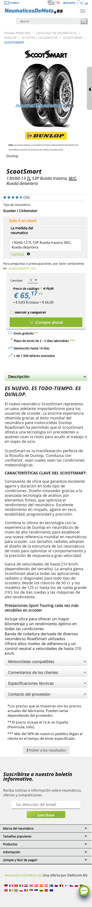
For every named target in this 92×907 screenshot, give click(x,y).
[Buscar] (84, 21)
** (40, 294)
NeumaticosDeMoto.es (23, 875)
